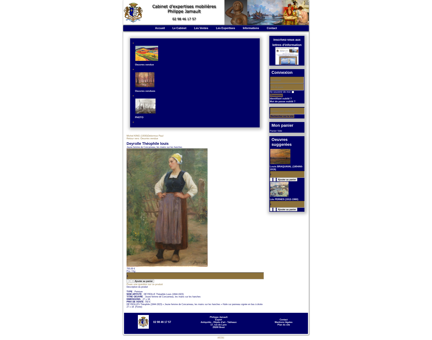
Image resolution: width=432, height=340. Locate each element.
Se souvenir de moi (280, 91)
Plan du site (283, 324)
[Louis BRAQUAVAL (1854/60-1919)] (280, 163)
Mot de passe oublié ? (282, 101)
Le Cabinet (179, 28)
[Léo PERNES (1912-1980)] (279, 196)
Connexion (276, 95)
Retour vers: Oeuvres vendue (142, 138)
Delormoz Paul (155, 135)
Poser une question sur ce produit (145, 284)
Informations (251, 28)
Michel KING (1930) (137, 135)
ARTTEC (221, 337)
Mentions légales (283, 322)
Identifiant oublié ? (281, 98)
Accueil (160, 28)
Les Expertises (225, 28)
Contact (272, 28)
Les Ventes (201, 28)
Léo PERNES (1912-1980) (284, 199)
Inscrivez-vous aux (287, 39)
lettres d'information (287, 45)
